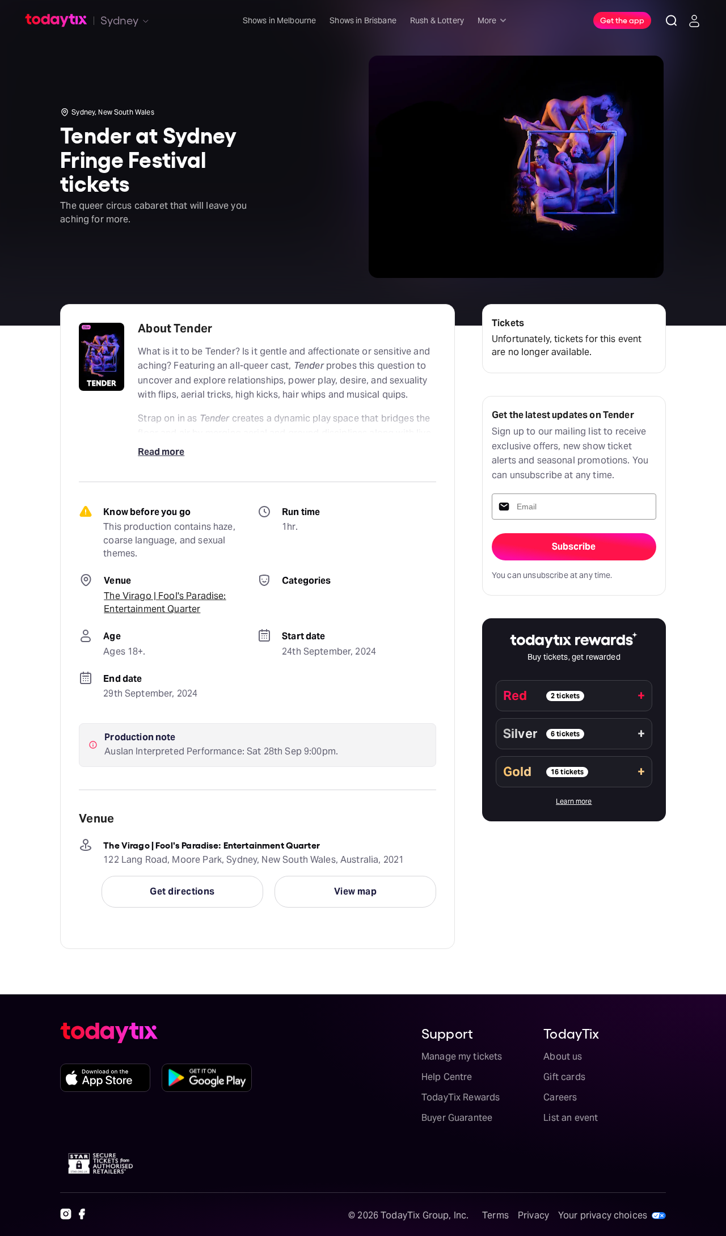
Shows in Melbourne (279, 20)
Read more (161, 452)
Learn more (574, 801)
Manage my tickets (462, 1056)
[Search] (671, 20)
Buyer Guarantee (456, 1118)
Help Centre (446, 1077)
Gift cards (564, 1077)
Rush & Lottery (437, 20)
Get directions (182, 891)
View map (355, 891)
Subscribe (574, 546)
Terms (495, 1215)
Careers (560, 1097)
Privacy (533, 1215)
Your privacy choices (602, 1215)
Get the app (622, 19)
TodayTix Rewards (460, 1097)
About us (562, 1056)
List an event (570, 1118)
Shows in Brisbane (363, 20)
